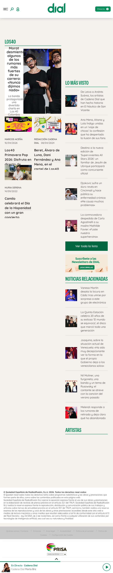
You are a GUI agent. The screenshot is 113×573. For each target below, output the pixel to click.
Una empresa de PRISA (56, 547)
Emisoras (37, 531)
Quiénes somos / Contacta (17, 531)
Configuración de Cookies (62, 535)
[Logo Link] (56, 8)
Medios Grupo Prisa (56, 554)
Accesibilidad (65, 531)
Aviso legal (50, 531)
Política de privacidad (84, 531)
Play (107, 567)
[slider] (56, 561)
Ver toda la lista (86, 246)
